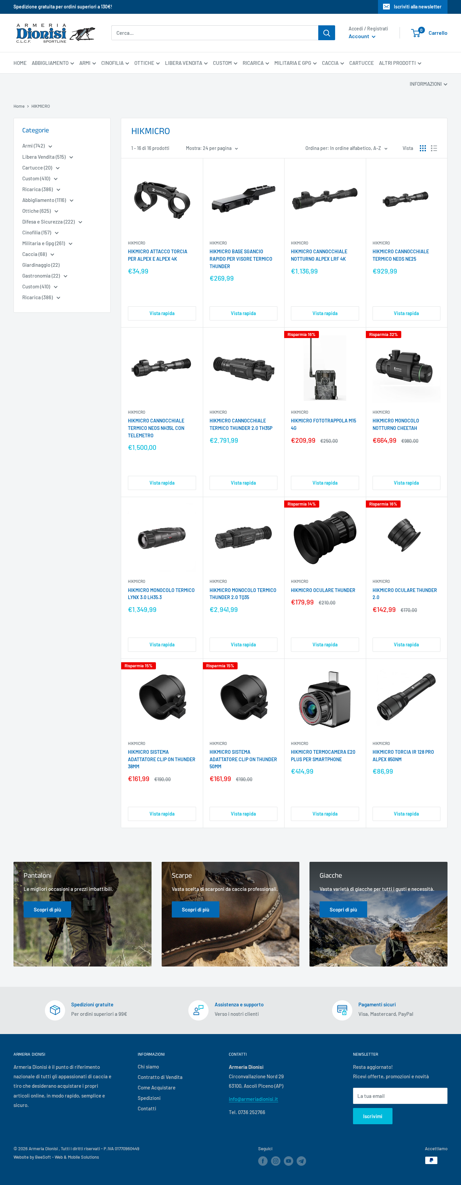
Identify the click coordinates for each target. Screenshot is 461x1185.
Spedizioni (149, 1098)
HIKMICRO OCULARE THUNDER (323, 590)
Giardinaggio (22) (40, 265)
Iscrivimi (372, 1116)
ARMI (84, 63)
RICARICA (253, 63)
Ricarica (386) (38, 189)
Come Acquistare (156, 1087)
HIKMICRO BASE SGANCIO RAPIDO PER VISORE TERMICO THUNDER (241, 259)
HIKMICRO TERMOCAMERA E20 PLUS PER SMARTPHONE (323, 755)
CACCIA (330, 63)
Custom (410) (36, 178)
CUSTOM (222, 63)
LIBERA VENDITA (183, 63)
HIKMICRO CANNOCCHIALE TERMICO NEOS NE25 (401, 255)
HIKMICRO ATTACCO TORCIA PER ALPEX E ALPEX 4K (157, 255)
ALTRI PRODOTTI (397, 63)
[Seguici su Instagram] (275, 1161)
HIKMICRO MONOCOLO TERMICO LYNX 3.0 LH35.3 (161, 593)
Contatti (147, 1108)
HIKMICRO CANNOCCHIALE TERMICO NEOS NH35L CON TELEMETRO (156, 428)
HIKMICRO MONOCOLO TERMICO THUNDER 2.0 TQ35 (243, 593)
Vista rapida (162, 313)
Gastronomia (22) (41, 276)
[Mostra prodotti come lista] (434, 148)
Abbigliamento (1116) (44, 200)
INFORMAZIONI (426, 84)
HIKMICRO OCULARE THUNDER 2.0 (405, 593)
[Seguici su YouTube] (288, 1161)
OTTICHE (144, 63)
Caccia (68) (35, 254)
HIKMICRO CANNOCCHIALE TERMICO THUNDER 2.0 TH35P (241, 424)
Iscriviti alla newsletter (417, 6)
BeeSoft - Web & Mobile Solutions (67, 1157)
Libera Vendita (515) (44, 157)
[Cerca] (326, 32)
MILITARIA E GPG (292, 63)
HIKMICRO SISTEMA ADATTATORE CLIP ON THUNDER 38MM (161, 759)
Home (19, 106)
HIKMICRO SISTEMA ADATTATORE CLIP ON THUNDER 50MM (243, 759)
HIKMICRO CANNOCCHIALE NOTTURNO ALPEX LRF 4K (319, 255)
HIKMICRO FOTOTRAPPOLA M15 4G (323, 424)
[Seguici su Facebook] (263, 1161)
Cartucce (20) (37, 167)
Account (359, 36)
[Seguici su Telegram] (301, 1162)
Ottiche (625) (37, 211)
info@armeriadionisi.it (253, 1099)
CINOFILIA (112, 63)
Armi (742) (34, 146)
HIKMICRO (136, 242)
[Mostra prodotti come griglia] (423, 148)
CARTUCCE (361, 63)
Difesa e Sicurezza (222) (49, 221)
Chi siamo (148, 1066)
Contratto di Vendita (160, 1077)
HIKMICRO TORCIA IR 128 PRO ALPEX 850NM (403, 755)
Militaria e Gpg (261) (44, 243)
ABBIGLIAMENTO (50, 63)
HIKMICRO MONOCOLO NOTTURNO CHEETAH (396, 424)
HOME (20, 63)
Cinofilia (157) (37, 232)
